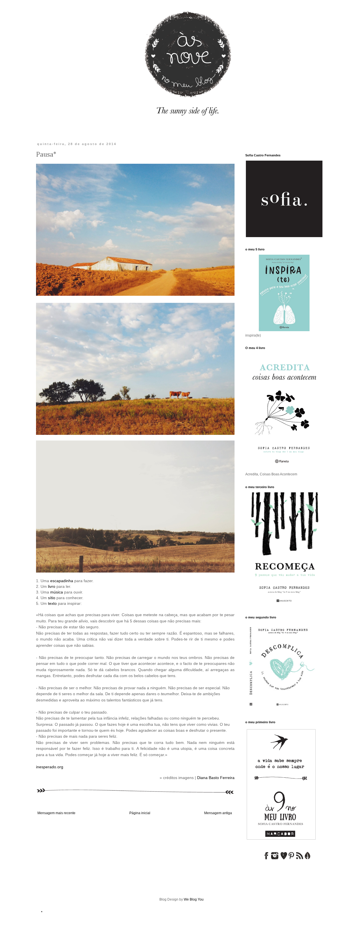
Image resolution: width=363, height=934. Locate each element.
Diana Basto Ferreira (216, 777)
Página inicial (139, 813)
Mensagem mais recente (56, 813)
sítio (52, 597)
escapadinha (61, 580)
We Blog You (194, 899)
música (56, 592)
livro (51, 586)
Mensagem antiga (218, 813)
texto (52, 603)
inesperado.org (49, 767)
